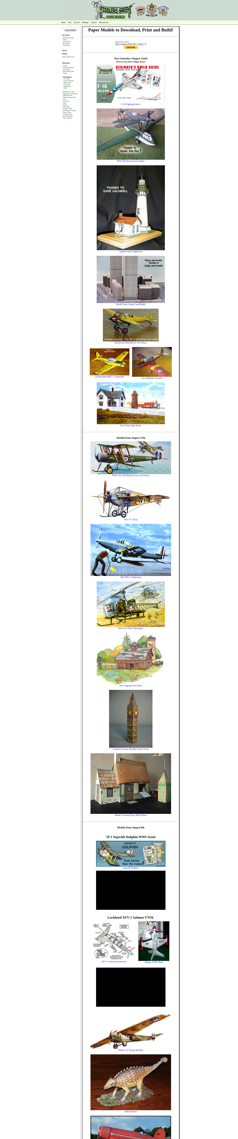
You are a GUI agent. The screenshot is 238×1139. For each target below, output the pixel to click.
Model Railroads (68, 116)
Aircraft (76, 22)
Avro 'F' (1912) (131, 519)
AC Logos (66, 79)
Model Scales (67, 82)
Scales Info (66, 101)
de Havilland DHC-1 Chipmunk (109, 376)
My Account (66, 35)
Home (63, 22)
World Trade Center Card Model (130, 304)
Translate (76, 11)
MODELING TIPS (68, 92)
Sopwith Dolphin (130, 868)
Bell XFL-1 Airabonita (131, 577)
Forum (65, 66)
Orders (65, 40)
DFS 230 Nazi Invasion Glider (131, 161)
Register (64, 53)
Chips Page (66, 107)
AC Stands (66, 84)
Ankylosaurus (131, 1111)
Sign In (64, 50)
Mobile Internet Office (69, 97)
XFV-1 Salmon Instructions (114, 961)
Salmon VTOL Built (154, 962)
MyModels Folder (68, 38)
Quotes (65, 105)
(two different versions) (152, 378)
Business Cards (67, 108)
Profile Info (66, 45)
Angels (65, 73)
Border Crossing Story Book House (131, 815)
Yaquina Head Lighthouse (130, 251)
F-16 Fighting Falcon (130, 104)
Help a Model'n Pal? (68, 57)
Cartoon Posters (67, 114)
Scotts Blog (66, 69)
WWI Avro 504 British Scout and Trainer (130, 475)
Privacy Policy (67, 112)
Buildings (85, 22)
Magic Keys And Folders (70, 94)
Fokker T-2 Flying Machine (130, 1050)
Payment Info (67, 41)
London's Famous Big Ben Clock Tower (131, 749)
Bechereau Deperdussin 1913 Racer (131, 342)
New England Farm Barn (130, 685)
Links (64, 103)
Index (64, 99)
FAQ (69, 22)
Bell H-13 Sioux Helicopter (130, 628)
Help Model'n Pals (68, 71)
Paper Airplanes (67, 118)
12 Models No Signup (69, 110)
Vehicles (94, 22)
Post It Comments (68, 81)
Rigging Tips (67, 86)
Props (65, 88)
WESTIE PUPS (67, 95)
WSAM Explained (68, 68)
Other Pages (66, 63)
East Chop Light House (130, 425)
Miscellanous (103, 22)
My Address (66, 43)
